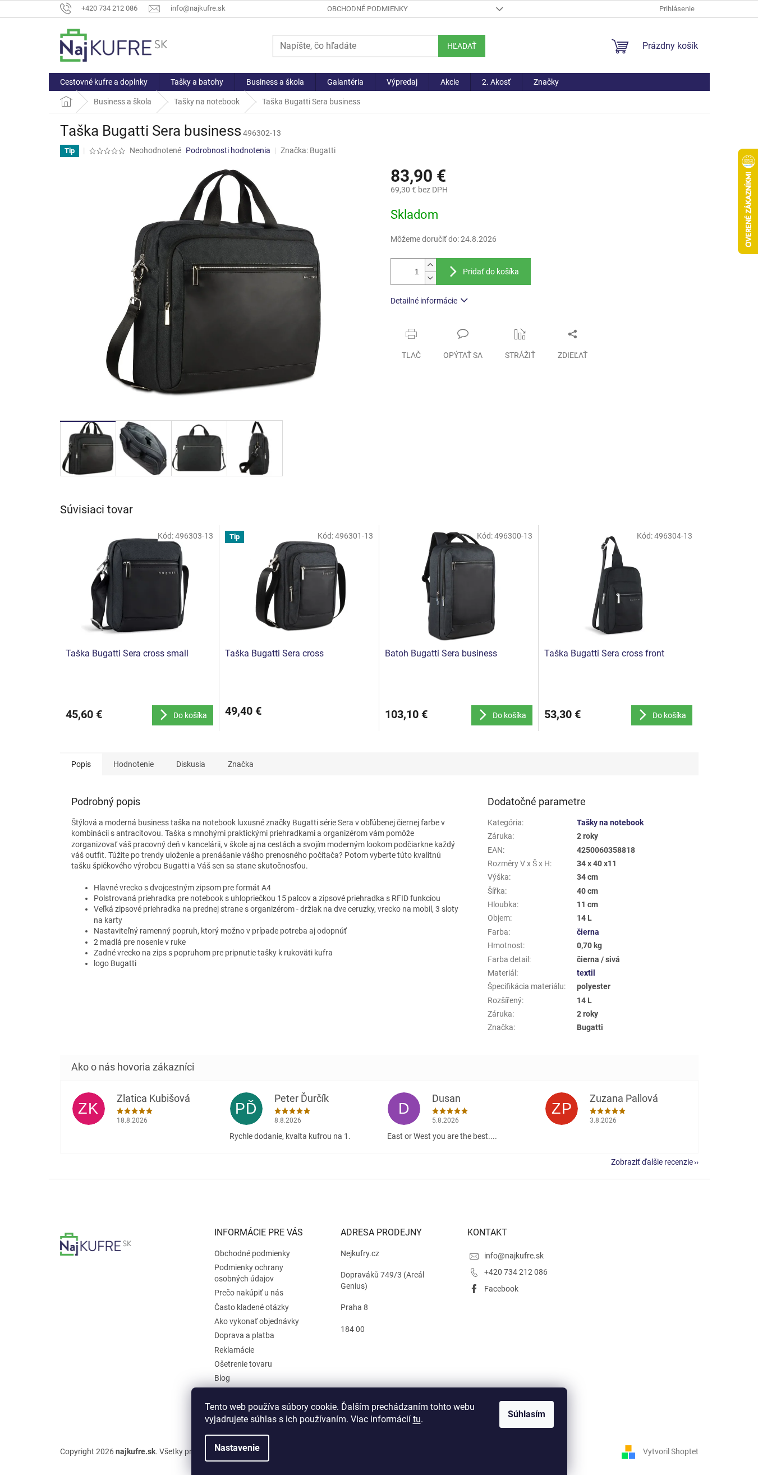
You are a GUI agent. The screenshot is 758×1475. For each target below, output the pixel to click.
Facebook (501, 1288)
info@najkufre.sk (514, 1255)
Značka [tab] (241, 764)
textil (586, 972)
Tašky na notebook (610, 822)
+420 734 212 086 (516, 1271)
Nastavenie (237, 1447)
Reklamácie (234, 1349)
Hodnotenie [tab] (133, 764)
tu (417, 1419)
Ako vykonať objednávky (256, 1321)
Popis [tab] (81, 764)
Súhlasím (526, 1414)
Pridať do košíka (491, 271)
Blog (222, 1377)
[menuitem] (104, 82)
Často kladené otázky (251, 1307)
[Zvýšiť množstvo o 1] (430, 265)
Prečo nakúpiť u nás (248, 1292)
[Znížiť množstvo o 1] (430, 278)
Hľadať (461, 46)
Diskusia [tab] (190, 764)
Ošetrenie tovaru (243, 1363)
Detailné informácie (424, 300)
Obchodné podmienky (367, 8)
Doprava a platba (244, 1335)
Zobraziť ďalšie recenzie (652, 1161)
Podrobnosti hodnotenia (228, 150)
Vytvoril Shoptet (671, 1451)
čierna (588, 931)
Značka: (308, 150)
